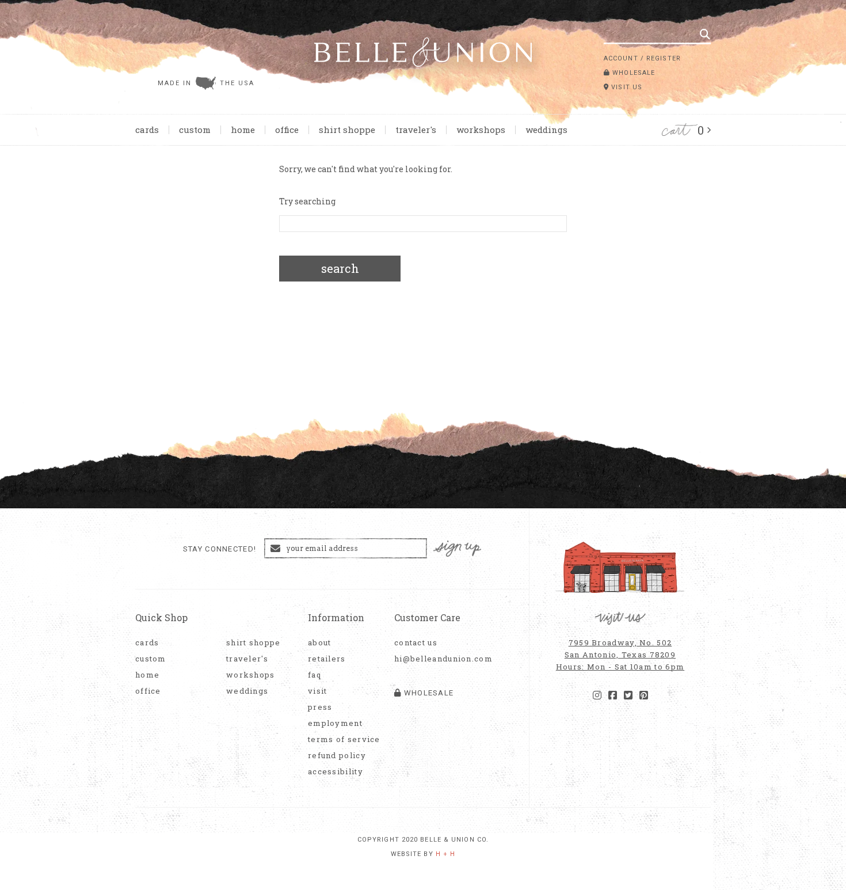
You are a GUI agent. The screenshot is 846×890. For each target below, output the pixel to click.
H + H (446, 854)
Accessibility (335, 771)
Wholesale (632, 73)
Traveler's (415, 129)
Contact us (415, 642)
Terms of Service (344, 739)
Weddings (546, 129)
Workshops (480, 129)
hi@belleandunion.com (437, 659)
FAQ (314, 675)
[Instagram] (597, 695)
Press (320, 707)
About (319, 642)
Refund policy (337, 755)
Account (621, 58)
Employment (335, 723)
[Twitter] (628, 695)
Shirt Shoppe (347, 129)
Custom (195, 129)
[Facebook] (612, 695)
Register (663, 58)
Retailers (327, 659)
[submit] (705, 34)
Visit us (625, 87)
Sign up (457, 549)
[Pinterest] (643, 695)
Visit (317, 691)
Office (287, 129)
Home (243, 129)
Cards (147, 129)
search (340, 268)
